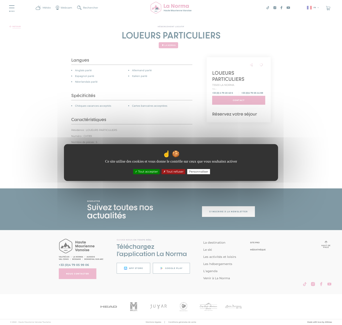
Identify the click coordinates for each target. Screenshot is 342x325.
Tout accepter (147, 171)
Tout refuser (174, 171)
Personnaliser (198, 171)
